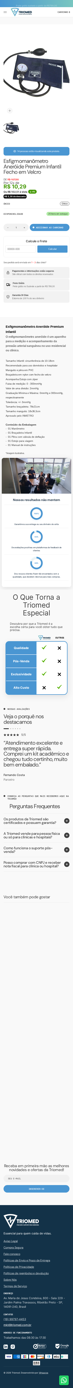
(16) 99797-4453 (15, 1319)
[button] (6, 12)
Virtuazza (43, 1372)
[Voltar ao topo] (69, 1384)
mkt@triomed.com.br (17, 1325)
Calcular (52, 249)
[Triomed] (21, 12)
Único (65, 204)
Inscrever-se (36, 1188)
